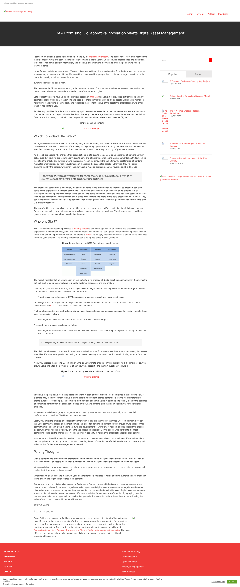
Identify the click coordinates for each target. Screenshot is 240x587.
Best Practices (128, 571)
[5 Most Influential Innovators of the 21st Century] (165, 158)
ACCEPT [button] (232, 581)
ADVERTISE (9, 556)
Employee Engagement (133, 566)
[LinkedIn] (169, 193)
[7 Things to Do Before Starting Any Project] (165, 81)
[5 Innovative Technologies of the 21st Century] (165, 143)
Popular (172, 74)
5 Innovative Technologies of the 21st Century (187, 144)
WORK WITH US (12, 551)
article (89, 234)
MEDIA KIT (9, 561)
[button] (232, 13)
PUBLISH (8, 566)
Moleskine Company (98, 56)
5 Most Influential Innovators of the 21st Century (188, 159)
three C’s (54, 305)
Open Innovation (129, 561)
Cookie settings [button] (218, 581)
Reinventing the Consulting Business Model (190, 96)
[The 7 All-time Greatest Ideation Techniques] (165, 111)
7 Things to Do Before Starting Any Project (190, 81)
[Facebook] (165, 193)
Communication (129, 556)
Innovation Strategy (131, 551)
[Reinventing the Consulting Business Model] (165, 96)
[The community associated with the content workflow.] (90, 383)
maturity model (81, 228)
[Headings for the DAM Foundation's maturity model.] (90, 261)
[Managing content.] (90, 128)
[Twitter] (161, 193)
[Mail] (173, 193)
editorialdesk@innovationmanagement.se (18, 3)
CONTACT (9, 571)
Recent (199, 74)
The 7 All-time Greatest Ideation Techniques (185, 112)
